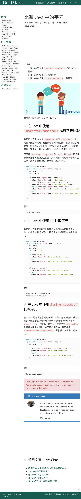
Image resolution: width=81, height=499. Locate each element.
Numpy (16, 52)
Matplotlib (5, 34)
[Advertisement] (52, 44)
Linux (10, 61)
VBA (14, 79)
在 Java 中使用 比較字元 (43, 74)
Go (12, 70)
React (11, 68)
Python (4, 48)
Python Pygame (12, 46)
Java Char (29, 25)
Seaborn (11, 59)
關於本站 (48, 494)
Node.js (4, 72)
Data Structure (7, 36)
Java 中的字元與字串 (37, 471)
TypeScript (12, 66)
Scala (3, 81)
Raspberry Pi (11, 81)
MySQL (12, 77)
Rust (3, 46)
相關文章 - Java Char (43, 460)
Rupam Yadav (33, 22)
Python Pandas (7, 52)
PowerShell (11, 50)
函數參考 (62, 2)
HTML (8, 64)
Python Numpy (6, 32)
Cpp (3, 64)
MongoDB (5, 77)
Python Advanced (8, 23)
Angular (4, 68)
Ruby (3, 75)
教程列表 (40, 2)
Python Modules (7, 27)
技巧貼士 (51, 2)
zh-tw (73, 2)
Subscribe (43, 388)
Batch (4, 50)
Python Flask (6, 55)
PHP (3, 70)
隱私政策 (66, 494)
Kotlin (11, 72)
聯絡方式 (75, 494)
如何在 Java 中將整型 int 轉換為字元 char (47, 468)
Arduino (9, 75)
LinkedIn (46, 418)
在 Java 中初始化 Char (38, 474)
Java (8, 70)
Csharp (17, 72)
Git (15, 32)
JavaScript (5, 29)
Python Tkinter (14, 48)
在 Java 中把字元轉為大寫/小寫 (42, 481)
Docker (4, 59)
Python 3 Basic (6, 20)
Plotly (12, 57)
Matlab (4, 61)
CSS (16, 68)
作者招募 (57, 494)
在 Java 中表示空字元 (38, 477)
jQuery (4, 66)
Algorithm (5, 38)
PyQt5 (12, 34)
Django (14, 55)
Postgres (5, 79)
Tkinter (4, 25)
